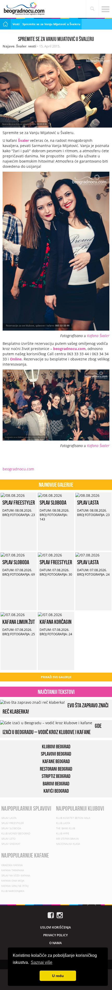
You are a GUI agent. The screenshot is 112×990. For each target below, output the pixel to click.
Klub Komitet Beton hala (73, 818)
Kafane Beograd (56, 761)
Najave (9, 46)
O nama (55, 943)
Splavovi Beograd (56, 754)
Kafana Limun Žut (18, 622)
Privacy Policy (55, 935)
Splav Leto (8, 838)
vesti (32, 46)
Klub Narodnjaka (12, 891)
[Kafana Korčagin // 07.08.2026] (50, 614)
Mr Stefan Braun (67, 838)
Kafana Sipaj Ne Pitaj (14, 886)
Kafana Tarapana (12, 870)
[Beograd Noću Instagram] (60, 914)
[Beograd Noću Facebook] (51, 914)
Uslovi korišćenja (55, 927)
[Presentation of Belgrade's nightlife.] (24, 8)
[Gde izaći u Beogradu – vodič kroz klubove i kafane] (46, 722)
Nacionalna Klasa (68, 844)
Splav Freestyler (18, 502)
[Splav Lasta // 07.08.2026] (87, 554)
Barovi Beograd (56, 783)
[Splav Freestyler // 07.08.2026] (50, 554)
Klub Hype (62, 833)
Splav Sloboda (53, 502)
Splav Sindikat (10, 844)
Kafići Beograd (56, 791)
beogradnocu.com (69, 348)
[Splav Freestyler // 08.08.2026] (13, 494)
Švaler (21, 46)
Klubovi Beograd (56, 746)
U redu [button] (58, 976)
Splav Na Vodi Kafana (15, 875)
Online (16, 359)
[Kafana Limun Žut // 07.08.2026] (13, 614)
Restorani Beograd (56, 769)
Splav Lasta (88, 502)
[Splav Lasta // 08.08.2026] (87, 494)
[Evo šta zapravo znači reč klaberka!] (32, 702)
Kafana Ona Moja (12, 880)
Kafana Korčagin (55, 622)
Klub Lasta (63, 823)
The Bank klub (65, 828)
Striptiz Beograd (56, 776)
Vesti (16, 24)
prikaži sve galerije (56, 677)
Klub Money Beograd (15, 833)
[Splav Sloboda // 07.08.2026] (13, 554)
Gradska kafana (12, 865)
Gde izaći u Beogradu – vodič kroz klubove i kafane (52, 729)
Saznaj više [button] (41, 962)
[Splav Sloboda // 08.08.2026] (50, 494)
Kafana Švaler (98, 335)
